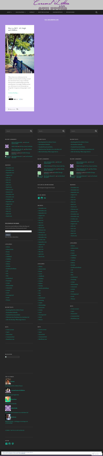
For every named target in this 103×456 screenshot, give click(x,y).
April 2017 (8, 185)
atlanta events (9, 249)
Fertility (8, 266)
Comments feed (10, 337)
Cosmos (8, 261)
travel (7, 293)
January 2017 (9, 192)
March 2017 (9, 187)
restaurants (9, 288)
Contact (31, 12)
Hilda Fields (15, 146)
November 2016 (10, 197)
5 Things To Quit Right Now (12, 395)
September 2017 (10, 172)
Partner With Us (58, 12)
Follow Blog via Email (12, 223)
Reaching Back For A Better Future (15, 310)
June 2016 (8, 209)
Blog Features (20, 12)
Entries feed (9, 334)
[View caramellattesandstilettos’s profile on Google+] (45, 198)
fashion (8, 264)
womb (7, 297)
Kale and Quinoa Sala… (17, 142)
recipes (8, 283)
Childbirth (9, 256)
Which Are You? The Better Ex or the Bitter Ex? (17, 317)
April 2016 (8, 214)
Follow (8, 235)
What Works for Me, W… (18, 149)
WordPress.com (10, 339)
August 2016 (9, 204)
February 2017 (9, 189)
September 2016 (10, 201)
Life (7, 271)
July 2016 (8, 206)
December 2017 (10, 168)
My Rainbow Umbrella (11, 312)
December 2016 (10, 194)
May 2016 (8, 211)
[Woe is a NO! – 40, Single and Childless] (19, 53)
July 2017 (8, 177)
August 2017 (9, 175)
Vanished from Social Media (13, 315)
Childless (8, 259)
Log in (7, 332)
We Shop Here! (70, 12)
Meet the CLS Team (43, 12)
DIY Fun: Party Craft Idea (25, 146)
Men (7, 276)
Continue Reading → (13, 93)
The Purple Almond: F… (17, 156)
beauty (8, 252)
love (7, 273)
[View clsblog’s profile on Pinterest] (13, 444)
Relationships (9, 285)
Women (8, 300)
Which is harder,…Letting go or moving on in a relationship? (16, 422)
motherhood (9, 278)
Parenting (8, 281)
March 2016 (9, 216)
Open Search (96, 12)
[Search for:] (19, 131)
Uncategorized (10, 295)
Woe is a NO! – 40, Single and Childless (17, 29)
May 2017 (8, 182)
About (9, 12)
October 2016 (9, 199)
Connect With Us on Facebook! (14, 430)
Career (8, 254)
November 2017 (10, 170)
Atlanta (8, 247)
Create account (10, 329)
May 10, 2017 (12, 109)
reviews (8, 290)
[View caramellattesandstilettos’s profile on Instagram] (9, 444)
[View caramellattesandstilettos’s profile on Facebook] (6, 444)
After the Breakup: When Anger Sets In (16, 319)
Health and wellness (11, 268)
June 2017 (8, 180)
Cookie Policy (23, 453)
